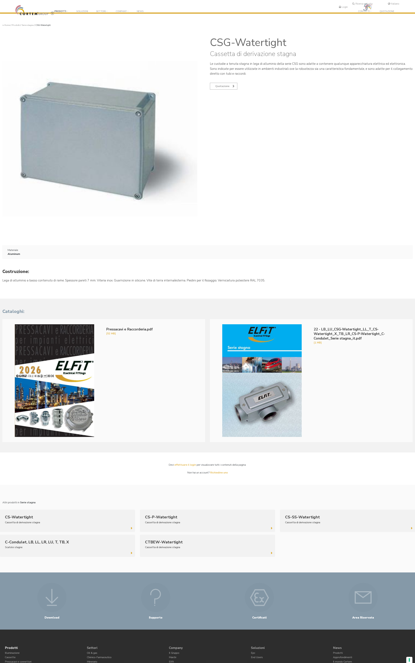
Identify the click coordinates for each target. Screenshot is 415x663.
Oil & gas (92, 654)
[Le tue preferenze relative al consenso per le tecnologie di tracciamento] (409, 660)
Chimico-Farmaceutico (99, 659)
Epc (253, 654)
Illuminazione (12, 654)
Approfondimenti (342, 659)
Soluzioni (82, 11)
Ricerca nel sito (364, 4)
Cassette (10, 659)
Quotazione (387, 11)
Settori (101, 11)
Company (121, 11)
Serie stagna (28, 25)
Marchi (172, 659)
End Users (257, 659)
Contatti (364, 11)
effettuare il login (185, 465)
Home (7, 25)
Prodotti (60, 11)
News (140, 11)
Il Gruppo (174, 654)
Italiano (394, 4)
